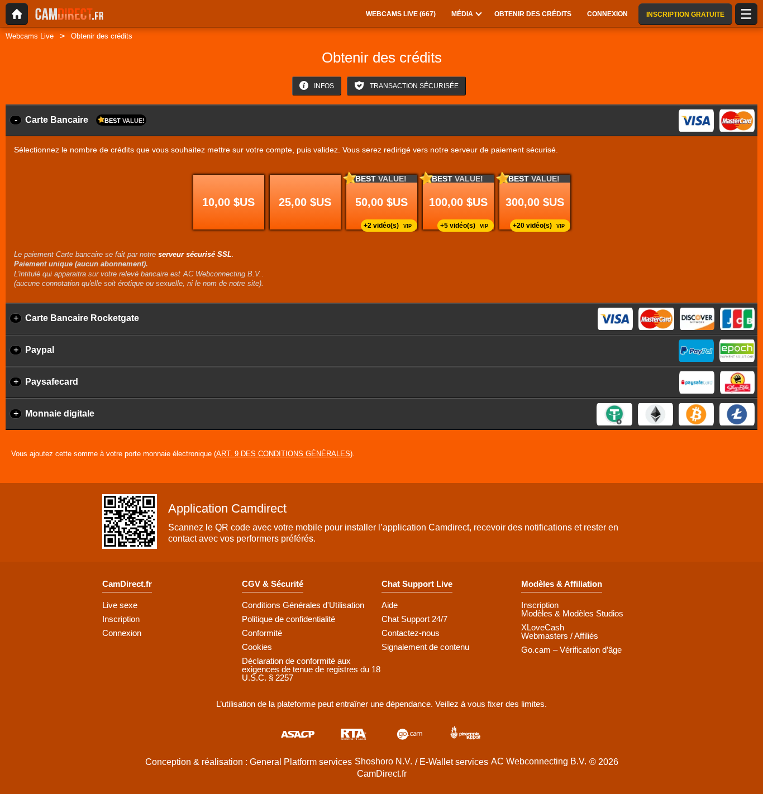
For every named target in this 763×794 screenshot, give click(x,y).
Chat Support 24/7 (414, 619)
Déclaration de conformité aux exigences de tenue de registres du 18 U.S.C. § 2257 (311, 669)
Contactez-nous (411, 633)
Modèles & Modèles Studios (572, 613)
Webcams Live (30, 36)
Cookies (257, 647)
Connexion (121, 633)
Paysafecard (51, 381)
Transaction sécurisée (413, 86)
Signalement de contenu (425, 647)
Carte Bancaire (85, 120)
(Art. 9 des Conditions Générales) (283, 453)
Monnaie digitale (59, 413)
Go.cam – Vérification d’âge (571, 649)
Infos (323, 86)
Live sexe (119, 605)
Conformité (262, 633)
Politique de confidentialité (288, 619)
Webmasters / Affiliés (559, 635)
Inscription (121, 619)
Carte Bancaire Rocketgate (82, 318)
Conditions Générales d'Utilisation (303, 605)
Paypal (39, 350)
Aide (390, 605)
